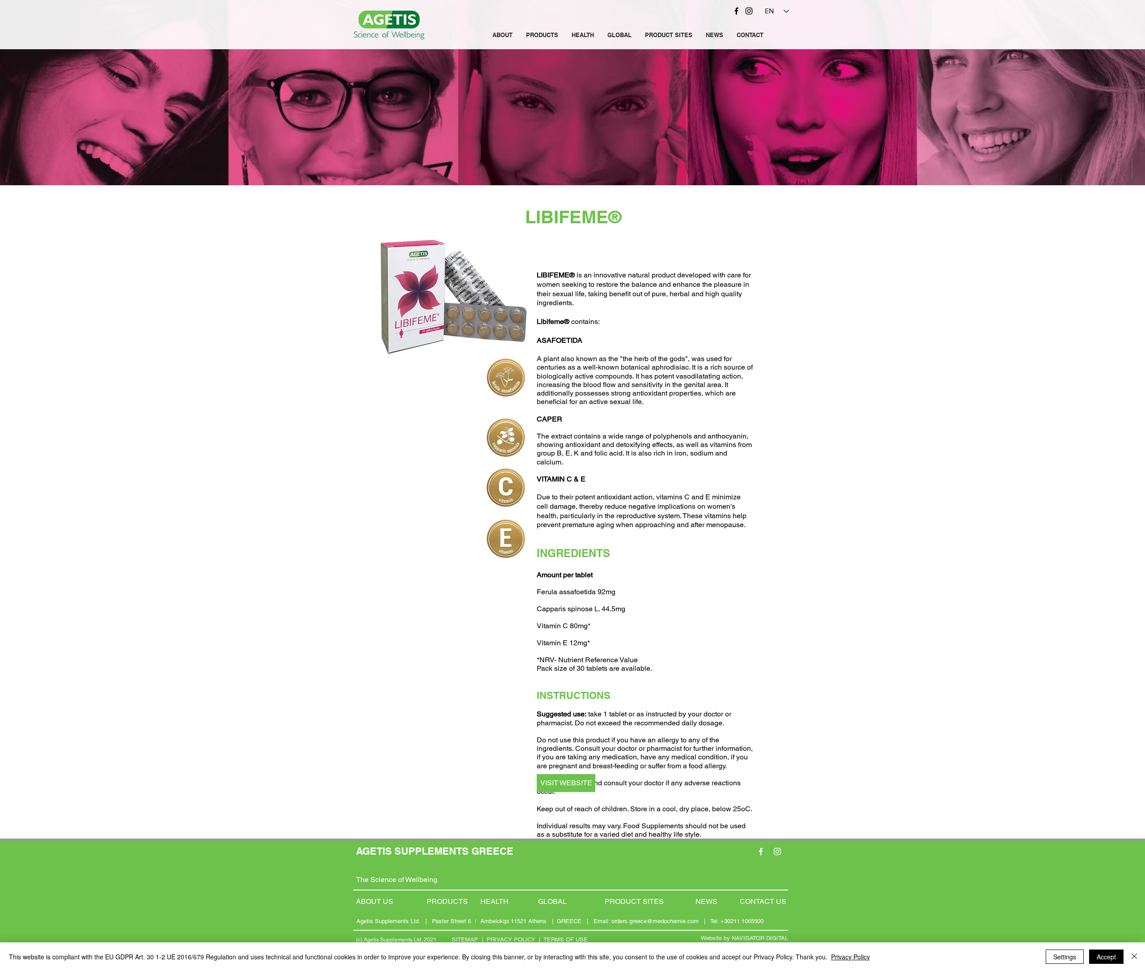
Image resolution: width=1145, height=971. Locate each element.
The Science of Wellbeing (396, 879)
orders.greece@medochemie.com (655, 921)
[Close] (1134, 957)
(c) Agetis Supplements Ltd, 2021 (396, 940)
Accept (1106, 956)
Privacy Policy (850, 956)
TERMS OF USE (565, 939)
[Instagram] (749, 11)
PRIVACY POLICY (511, 939)
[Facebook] (736, 11)
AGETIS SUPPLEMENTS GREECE (434, 851)
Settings (1064, 956)
